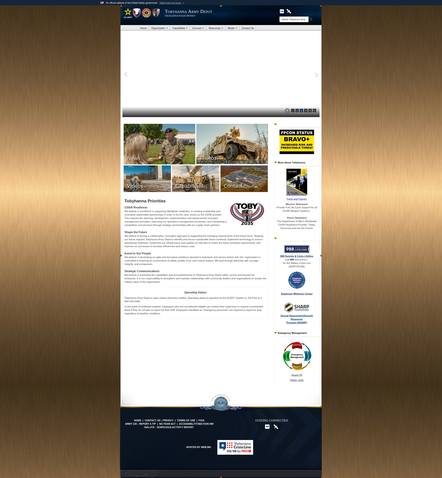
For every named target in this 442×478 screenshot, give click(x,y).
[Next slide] (316, 74)
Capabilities (178, 28)
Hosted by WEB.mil (199, 447)
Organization (158, 28)
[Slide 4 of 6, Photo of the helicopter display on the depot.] (221, 74)
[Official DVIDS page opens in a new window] (288, 11)
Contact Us (248, 28)
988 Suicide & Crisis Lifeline (296, 256)
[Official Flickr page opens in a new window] (282, 11)
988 (292, 259)
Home (143, 28)
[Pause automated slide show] (287, 110)
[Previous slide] (125, 74)
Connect (196, 28)
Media (231, 28)
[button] (172, 3)
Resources (214, 28)
